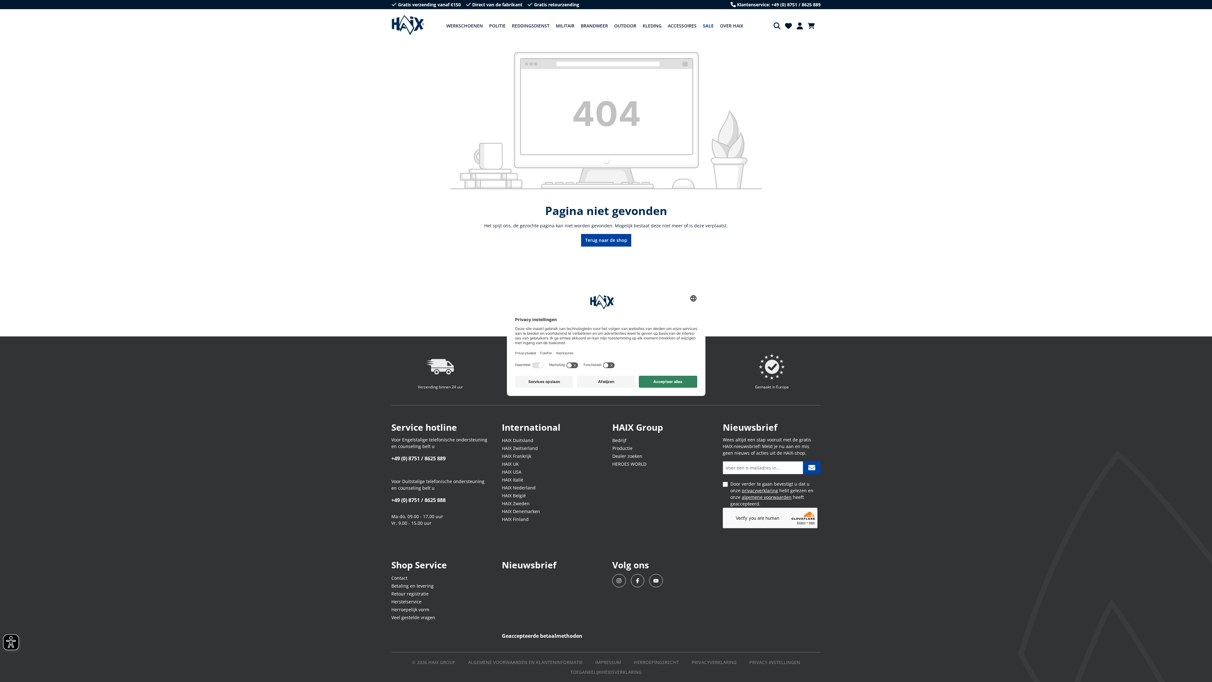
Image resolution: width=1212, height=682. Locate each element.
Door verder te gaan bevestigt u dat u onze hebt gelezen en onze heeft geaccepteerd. (771, 494)
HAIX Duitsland (517, 440)
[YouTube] (656, 581)
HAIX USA (511, 472)
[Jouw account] (799, 25)
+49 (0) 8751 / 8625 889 (418, 458)
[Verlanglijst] (788, 25)
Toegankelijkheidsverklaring (606, 672)
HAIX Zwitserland (520, 448)
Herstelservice (406, 602)
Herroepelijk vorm (410, 610)
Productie (622, 448)
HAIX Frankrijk (516, 456)
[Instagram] (619, 581)
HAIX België (514, 496)
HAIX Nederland (519, 488)
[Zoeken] (777, 25)
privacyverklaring (760, 491)
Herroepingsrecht (656, 662)
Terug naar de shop (606, 240)
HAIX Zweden (516, 503)
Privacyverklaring (714, 662)
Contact (399, 578)
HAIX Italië (512, 480)
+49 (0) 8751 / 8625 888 (418, 500)
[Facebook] (638, 581)
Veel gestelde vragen (413, 617)
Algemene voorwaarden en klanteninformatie (525, 662)
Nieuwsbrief (529, 565)
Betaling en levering (412, 586)
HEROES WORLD (629, 464)
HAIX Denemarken (521, 511)
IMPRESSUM (608, 662)
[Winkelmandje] (813, 25)
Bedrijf (619, 440)
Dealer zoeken (627, 456)
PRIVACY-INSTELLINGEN (774, 662)
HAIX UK (510, 464)
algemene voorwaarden (767, 497)
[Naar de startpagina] (408, 25)
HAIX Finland (515, 519)
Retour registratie (410, 594)
